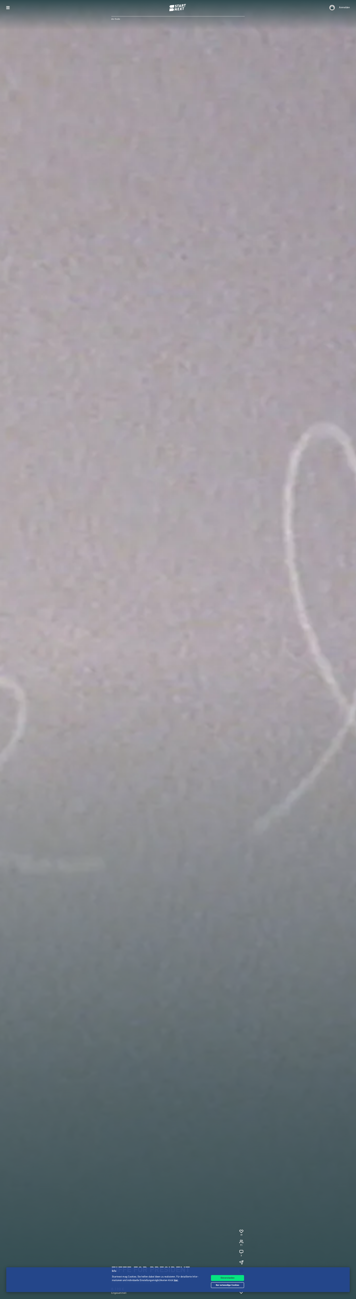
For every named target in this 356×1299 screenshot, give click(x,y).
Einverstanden (227, 1278)
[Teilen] (241, 1262)
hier (176, 1280)
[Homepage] (178, 8)
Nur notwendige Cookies (227, 1285)
